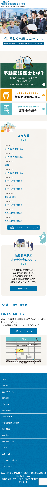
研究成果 (5, 435)
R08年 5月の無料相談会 (13, 220)
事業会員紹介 (7, 410)
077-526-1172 (15, 313)
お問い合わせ (7, 454)
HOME (4, 379)
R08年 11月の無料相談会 (14, 157)
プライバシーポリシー (10, 460)
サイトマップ (7, 466)
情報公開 (5, 398)
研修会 (7, 165)
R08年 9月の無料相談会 (13, 181)
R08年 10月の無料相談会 (14, 173)
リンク (4, 447)
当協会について (8, 391)
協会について (23, 288)
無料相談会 (6, 429)
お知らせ (5, 385)
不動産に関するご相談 (10, 423)
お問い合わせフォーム (23, 331)
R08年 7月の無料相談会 (13, 205)
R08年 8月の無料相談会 (13, 189)
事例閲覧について (9, 441)
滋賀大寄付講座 (10, 197)
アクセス (5, 404)
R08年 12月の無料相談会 (14, 149)
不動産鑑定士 (7, 416)
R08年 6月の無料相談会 (13, 212)
